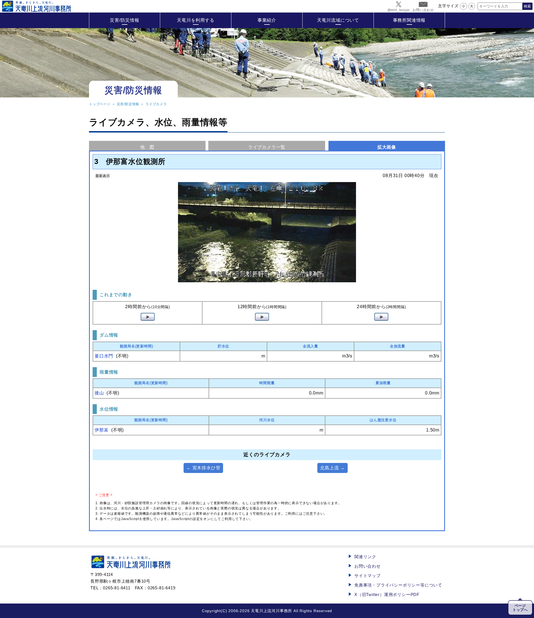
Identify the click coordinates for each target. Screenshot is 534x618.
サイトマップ (367, 575)
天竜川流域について (338, 20)
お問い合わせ (367, 566)
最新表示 (102, 176)
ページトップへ (520, 608)
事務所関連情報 (409, 20)
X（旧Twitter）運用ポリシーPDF (386, 594)
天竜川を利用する (195, 20)
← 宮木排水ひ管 (203, 467)
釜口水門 (104, 356)
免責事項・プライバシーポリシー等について (398, 585)
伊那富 (101, 430)
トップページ (99, 104)
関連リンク (365, 556)
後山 (99, 393)
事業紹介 (267, 20)
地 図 (147, 147)
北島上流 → (332, 467)
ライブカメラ (156, 104)
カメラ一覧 (266, 147)
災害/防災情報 (124, 20)
